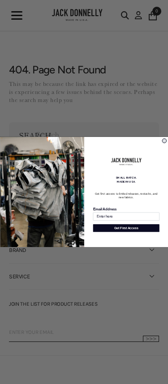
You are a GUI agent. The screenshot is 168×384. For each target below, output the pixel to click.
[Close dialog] (164, 141)
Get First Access (126, 228)
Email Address (104, 209)
